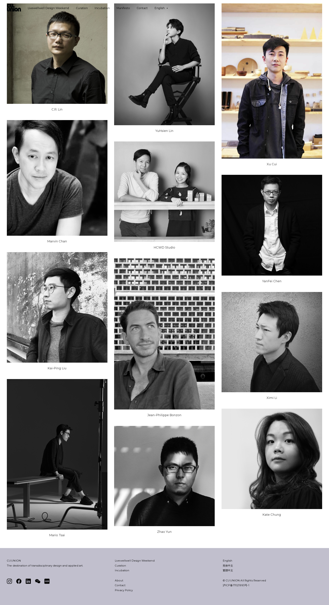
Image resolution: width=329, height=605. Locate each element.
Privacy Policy (124, 590)
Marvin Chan (57, 241)
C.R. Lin (57, 109)
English (160, 8)
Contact (142, 8)
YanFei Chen (272, 281)
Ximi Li (272, 398)
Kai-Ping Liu (57, 368)
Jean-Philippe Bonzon (164, 415)
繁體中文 (228, 570)
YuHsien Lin (164, 131)
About (119, 580)
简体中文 (228, 565)
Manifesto (123, 8)
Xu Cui (272, 164)
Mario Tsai (57, 535)
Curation (82, 8)
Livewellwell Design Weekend (48, 8)
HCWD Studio (164, 247)
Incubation (102, 8)
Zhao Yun (164, 532)
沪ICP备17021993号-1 (236, 585)
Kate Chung (272, 515)
